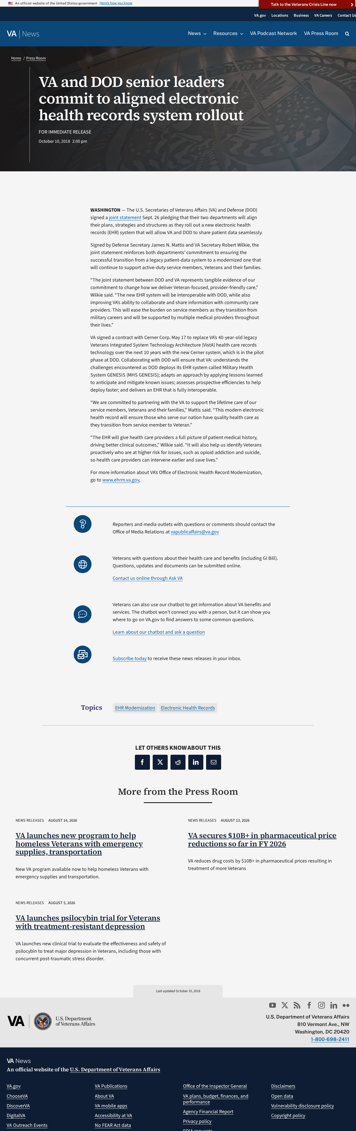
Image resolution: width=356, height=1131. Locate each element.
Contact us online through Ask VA (148, 578)
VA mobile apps (111, 1105)
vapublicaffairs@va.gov (195, 531)
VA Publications (111, 1086)
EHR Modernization (135, 707)
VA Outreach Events (27, 1125)
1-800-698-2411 (330, 1039)
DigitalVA (16, 1115)
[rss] (297, 1005)
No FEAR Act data (113, 1125)
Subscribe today (130, 658)
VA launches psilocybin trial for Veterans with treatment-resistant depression (88, 922)
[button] (347, 33)
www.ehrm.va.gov (120, 480)
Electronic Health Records (188, 707)
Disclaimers (283, 1086)
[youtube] (272, 1005)
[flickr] (346, 1005)
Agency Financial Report (208, 1111)
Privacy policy (197, 1121)
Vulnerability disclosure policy (302, 1105)
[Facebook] (142, 762)
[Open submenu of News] (203, 33)
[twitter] (284, 1005)
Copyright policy (288, 1115)
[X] (160, 762)
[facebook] (309, 1005)
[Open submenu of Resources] (240, 33)
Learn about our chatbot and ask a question (159, 632)
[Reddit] (178, 762)
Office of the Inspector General (215, 1086)
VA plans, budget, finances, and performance (215, 1099)
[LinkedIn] (196, 762)
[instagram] (321, 1005)
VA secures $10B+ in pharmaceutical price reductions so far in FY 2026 (262, 839)
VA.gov (14, 1086)
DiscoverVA (18, 1105)
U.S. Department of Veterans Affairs (115, 1069)
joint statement (125, 217)
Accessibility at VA (113, 1115)
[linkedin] (333, 1005)
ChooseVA (17, 1096)
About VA (104, 1096)
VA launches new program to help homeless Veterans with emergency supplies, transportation (79, 843)
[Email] (213, 762)
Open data (282, 1096)
